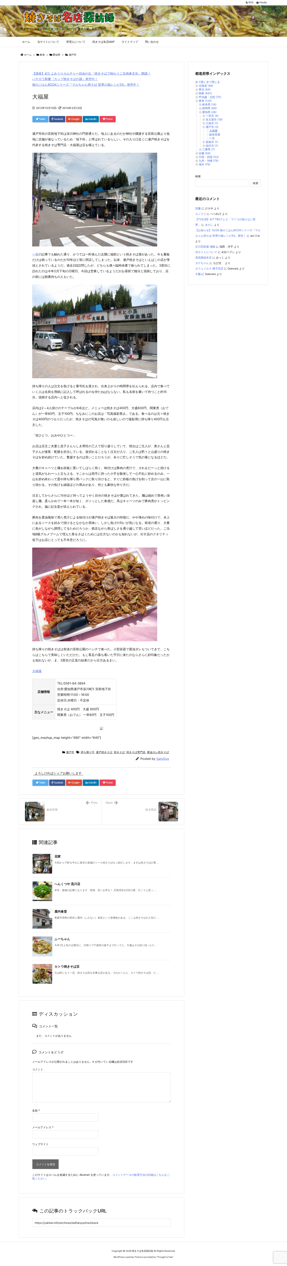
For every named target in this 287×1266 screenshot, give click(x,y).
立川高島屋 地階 (205, 246)
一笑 (35, 254)
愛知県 (56, 54)
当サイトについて (206, 252)
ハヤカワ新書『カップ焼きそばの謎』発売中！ (65, 79)
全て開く (200, 82)
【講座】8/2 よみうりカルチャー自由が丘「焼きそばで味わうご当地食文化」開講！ (91, 73)
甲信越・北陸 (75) (210, 97)
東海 (42, 54)
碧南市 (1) (212, 142)
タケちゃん (202, 263)
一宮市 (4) (212, 115)
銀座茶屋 (214, 134)
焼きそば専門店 (135, 752)
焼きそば (119, 752)
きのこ (209, 224)
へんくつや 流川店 (67, 884)
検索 (198, 176)
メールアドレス (42, 1127)
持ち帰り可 (87, 752)
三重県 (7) (208, 149)
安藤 (198, 208)
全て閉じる (213, 82)
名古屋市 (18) (214, 119)
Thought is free (164, 1257)
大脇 (198, 274)
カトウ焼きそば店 (66, 966)
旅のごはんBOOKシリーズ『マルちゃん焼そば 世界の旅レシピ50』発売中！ (85, 85)
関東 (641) (205, 93)
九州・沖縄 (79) (208, 160)
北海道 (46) (206, 85)
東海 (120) (205, 100)
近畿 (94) (204, 153)
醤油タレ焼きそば (158, 752)
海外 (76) (204, 164)
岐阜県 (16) (209, 104)
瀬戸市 (72, 54)
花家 (57, 856)
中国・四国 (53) (209, 157)
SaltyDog (162, 759)
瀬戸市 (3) (212, 126)
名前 (36, 1110)
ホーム (28, 54)
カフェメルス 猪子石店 (209, 268)
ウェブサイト (40, 1144)
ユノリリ (200, 213)
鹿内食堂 (60, 911)
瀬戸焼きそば (104, 752)
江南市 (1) (212, 123)
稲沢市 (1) (212, 145)
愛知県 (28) (209, 112)
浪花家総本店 (203, 257)
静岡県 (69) (209, 108)
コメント (37, 1069)
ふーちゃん (62, 939)
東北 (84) (204, 89)
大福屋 (37, 671)
